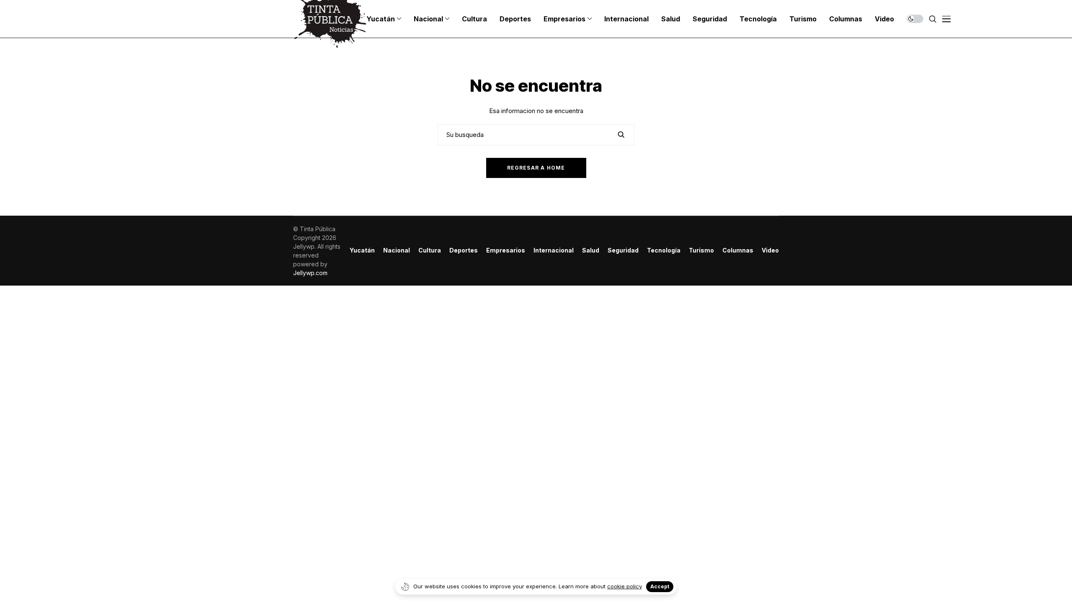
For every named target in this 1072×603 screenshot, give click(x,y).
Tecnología (663, 250)
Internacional (553, 250)
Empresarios (505, 250)
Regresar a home (536, 168)
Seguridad (623, 250)
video (770, 250)
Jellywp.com (310, 272)
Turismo (701, 250)
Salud (590, 250)
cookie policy (624, 586)
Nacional (396, 250)
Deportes (463, 250)
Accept (659, 586)
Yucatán (362, 250)
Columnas (737, 250)
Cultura (429, 250)
